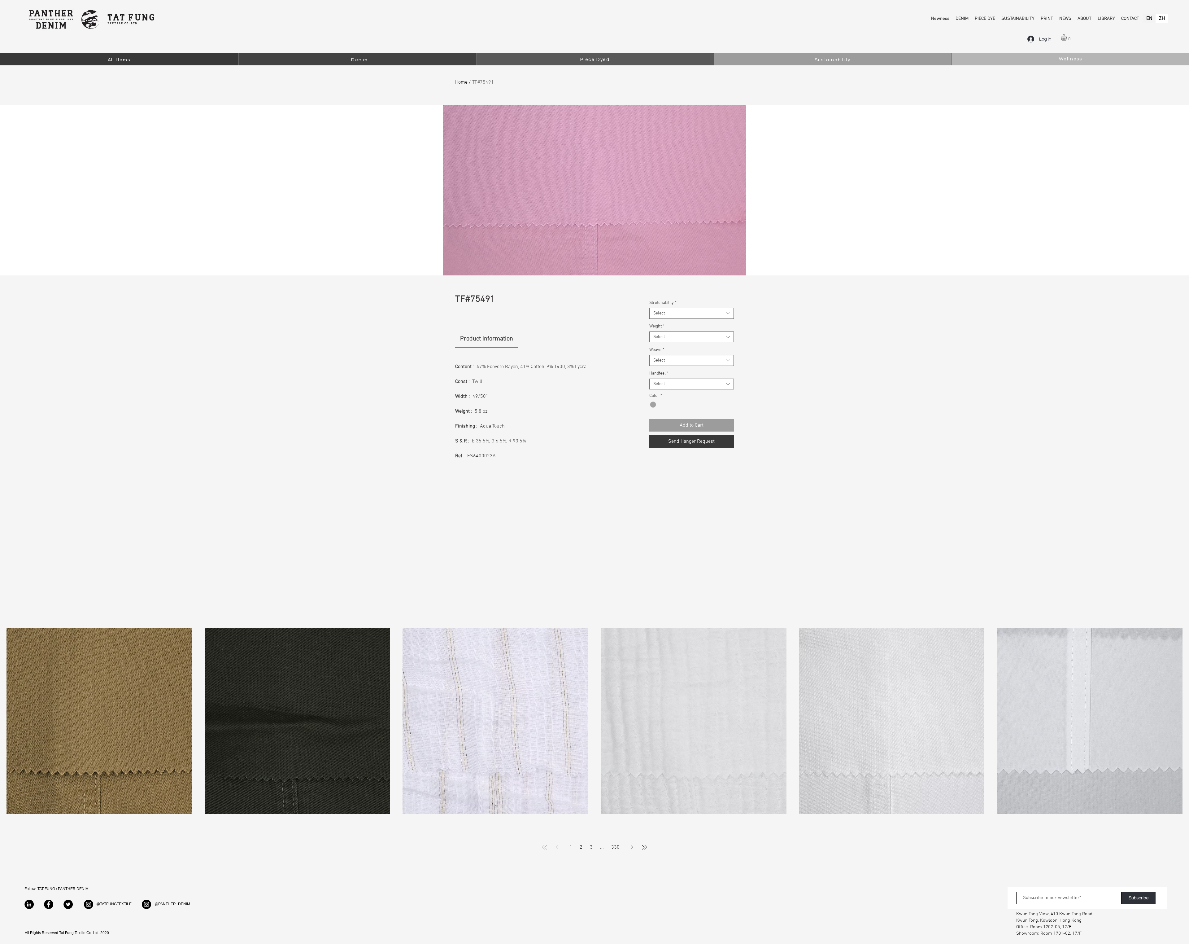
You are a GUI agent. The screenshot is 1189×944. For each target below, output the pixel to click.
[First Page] (544, 847)
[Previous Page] (557, 847)
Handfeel (659, 373)
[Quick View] (99, 721)
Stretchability (663, 302)
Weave (656, 350)
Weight (656, 326)
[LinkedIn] (29, 904)
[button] (1067, 37)
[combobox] (691, 313)
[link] (486, 339)
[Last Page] (644, 847)
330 (615, 847)
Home (461, 82)
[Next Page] (632, 847)
